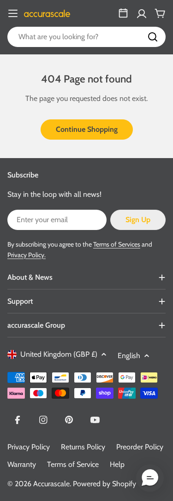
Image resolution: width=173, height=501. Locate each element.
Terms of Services (116, 244)
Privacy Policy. (26, 255)
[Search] (152, 36)
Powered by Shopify (104, 483)
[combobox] (86, 37)
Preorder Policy (139, 446)
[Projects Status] (123, 13)
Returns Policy (83, 446)
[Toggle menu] (12, 13)
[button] (150, 478)
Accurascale (51, 483)
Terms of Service (73, 464)
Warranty (21, 464)
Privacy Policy (28, 446)
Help (117, 464)
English (129, 355)
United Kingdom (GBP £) (58, 354)
